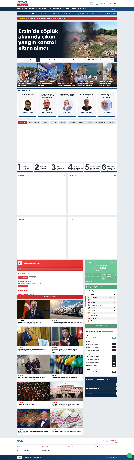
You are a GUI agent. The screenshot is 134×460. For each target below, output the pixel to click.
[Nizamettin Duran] (87, 105)
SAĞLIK (38, 9)
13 (65, 60)
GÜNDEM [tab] (22, 122)
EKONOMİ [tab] (72, 122)
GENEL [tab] (90, 122)
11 (57, 60)
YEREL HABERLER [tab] (33, 122)
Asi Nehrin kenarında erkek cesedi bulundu (43, 168)
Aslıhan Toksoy (106, 112)
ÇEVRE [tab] (111, 122)
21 (96, 60)
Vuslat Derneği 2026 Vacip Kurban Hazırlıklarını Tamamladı (106, 95)
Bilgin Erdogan (28, 112)
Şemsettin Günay (47, 112)
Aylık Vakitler (90, 281)
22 (100, 60)
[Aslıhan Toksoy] (106, 105)
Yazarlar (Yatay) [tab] (24, 90)
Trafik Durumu (47, 446)
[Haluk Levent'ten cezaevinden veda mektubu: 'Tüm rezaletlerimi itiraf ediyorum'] (33, 364)
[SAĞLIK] (64, 219)
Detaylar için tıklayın (101, 325)
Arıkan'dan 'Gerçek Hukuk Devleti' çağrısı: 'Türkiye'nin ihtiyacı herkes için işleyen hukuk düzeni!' (65, 351)
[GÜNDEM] (115, 175)
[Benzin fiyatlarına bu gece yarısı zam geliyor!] (66, 364)
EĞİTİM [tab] (54, 122)
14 (69, 60)
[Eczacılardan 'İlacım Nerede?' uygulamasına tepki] (66, 418)
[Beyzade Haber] (22, 3)
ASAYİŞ (23, 164)
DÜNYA (62, 9)
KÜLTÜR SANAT (76, 9)
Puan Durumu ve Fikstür (75, 446)
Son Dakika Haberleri (23, 450)
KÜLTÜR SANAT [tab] (101, 122)
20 (93, 60)
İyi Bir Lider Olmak (28, 94)
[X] (107, 441)
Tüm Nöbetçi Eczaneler (50, 296)
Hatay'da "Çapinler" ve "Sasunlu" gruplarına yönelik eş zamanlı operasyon (61, 168)
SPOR (49, 9)
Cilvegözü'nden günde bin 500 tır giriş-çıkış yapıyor (95, 168)
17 (81, 60)
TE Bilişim (115, 457)
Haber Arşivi (47, 450)
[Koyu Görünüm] (114, 9)
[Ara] (112, 9)
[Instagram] (110, 441)
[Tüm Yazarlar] (115, 90)
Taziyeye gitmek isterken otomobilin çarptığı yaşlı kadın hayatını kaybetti (78, 168)
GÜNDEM (20, 9)
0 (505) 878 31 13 (23, 277)
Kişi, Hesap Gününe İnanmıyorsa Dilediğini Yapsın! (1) (86, 95)
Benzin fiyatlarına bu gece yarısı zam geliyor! (65, 377)
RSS (20, 457)
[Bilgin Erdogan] (27, 105)
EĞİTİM (44, 9)
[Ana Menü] (116, 9)
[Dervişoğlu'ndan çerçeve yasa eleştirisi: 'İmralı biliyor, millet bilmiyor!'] (33, 336)
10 (54, 60)
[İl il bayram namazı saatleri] (33, 391)
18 (85, 60)
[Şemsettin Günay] (47, 105)
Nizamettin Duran (86, 112)
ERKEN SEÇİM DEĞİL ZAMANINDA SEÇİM (67, 95)
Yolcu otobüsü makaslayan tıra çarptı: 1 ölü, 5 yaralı (111, 168)
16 (77, 60)
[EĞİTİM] (64, 175)
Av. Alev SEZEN (67, 112)
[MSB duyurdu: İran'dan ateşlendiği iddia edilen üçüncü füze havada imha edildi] (66, 391)
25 (112, 60)
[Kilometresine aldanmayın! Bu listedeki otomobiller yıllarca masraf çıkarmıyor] (66, 309)
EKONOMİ (55, 9)
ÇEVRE (84, 9)
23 (104, 60)
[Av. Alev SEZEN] (67, 105)
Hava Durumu (22, 446)
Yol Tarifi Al (33, 277)
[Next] (116, 441)
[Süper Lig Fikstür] (115, 331)
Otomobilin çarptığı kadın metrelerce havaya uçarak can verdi (27, 168)
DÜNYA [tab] (81, 122)
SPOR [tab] (63, 122)
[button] (116, 19)
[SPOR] (115, 219)
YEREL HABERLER (29, 9)
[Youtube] (113, 441)
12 (61, 60)
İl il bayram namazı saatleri (26, 404)
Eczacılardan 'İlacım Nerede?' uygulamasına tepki (66, 431)
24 (108, 60)
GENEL (68, 9)
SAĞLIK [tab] (45, 122)
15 (73, 60)
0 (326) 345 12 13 (23, 286)
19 (89, 60)
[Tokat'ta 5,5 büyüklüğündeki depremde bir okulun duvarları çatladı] (33, 418)
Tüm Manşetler (99, 446)
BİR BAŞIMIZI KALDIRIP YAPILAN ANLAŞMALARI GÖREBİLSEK (47, 95)
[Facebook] (104, 441)
